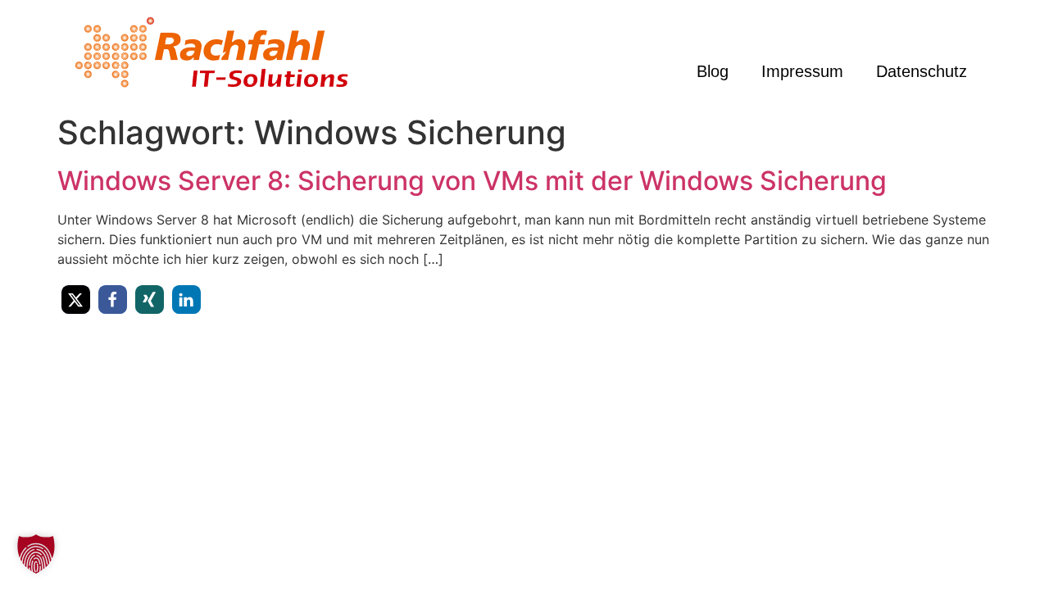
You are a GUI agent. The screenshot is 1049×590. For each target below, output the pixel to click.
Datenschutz (921, 71)
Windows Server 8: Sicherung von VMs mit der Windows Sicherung (472, 181)
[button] (75, 299)
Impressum (802, 71)
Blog (713, 71)
